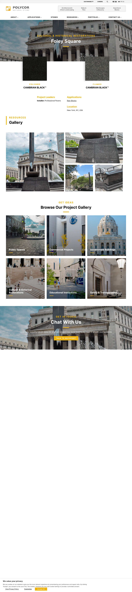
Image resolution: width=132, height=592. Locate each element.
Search (108, 1)
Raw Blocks (71, 101)
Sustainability (88, 1)
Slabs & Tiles (83, 9)
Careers (100, 1)
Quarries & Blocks (117, 9)
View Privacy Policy (12, 589)
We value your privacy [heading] (13, 581)
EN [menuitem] (116, 1)
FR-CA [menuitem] (122, 1)
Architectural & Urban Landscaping (67, 9)
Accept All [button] (41, 589)
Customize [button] (28, 589)
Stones (54, 17)
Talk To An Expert (66, 338)
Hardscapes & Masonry (100, 9)
